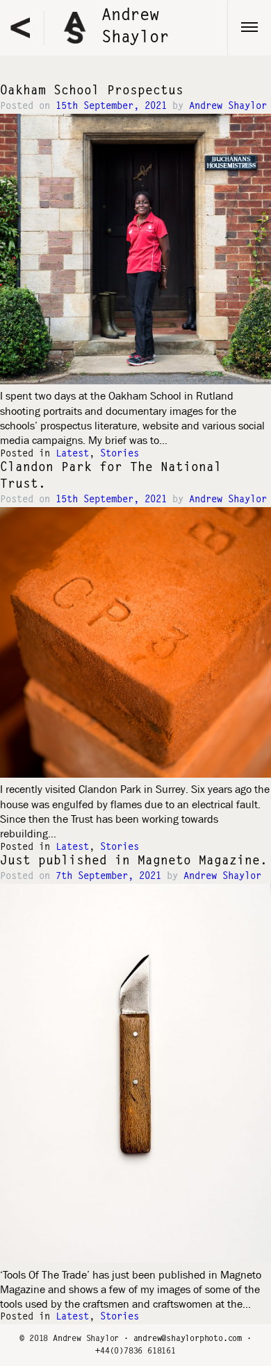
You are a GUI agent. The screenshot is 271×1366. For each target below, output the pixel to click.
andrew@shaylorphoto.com (187, 1339)
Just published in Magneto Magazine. (134, 861)
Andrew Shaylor (228, 107)
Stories (119, 454)
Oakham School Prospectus (91, 91)
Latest (72, 454)
